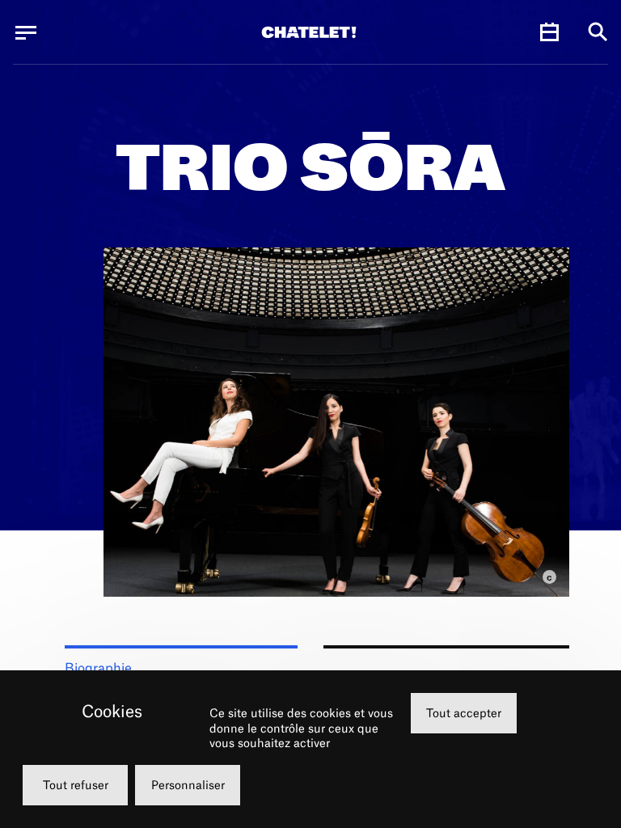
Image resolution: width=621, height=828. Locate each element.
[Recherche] (598, 32)
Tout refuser (75, 784)
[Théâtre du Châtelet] (309, 32)
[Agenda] (549, 32)
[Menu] (26, 32)
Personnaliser (188, 784)
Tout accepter (463, 712)
